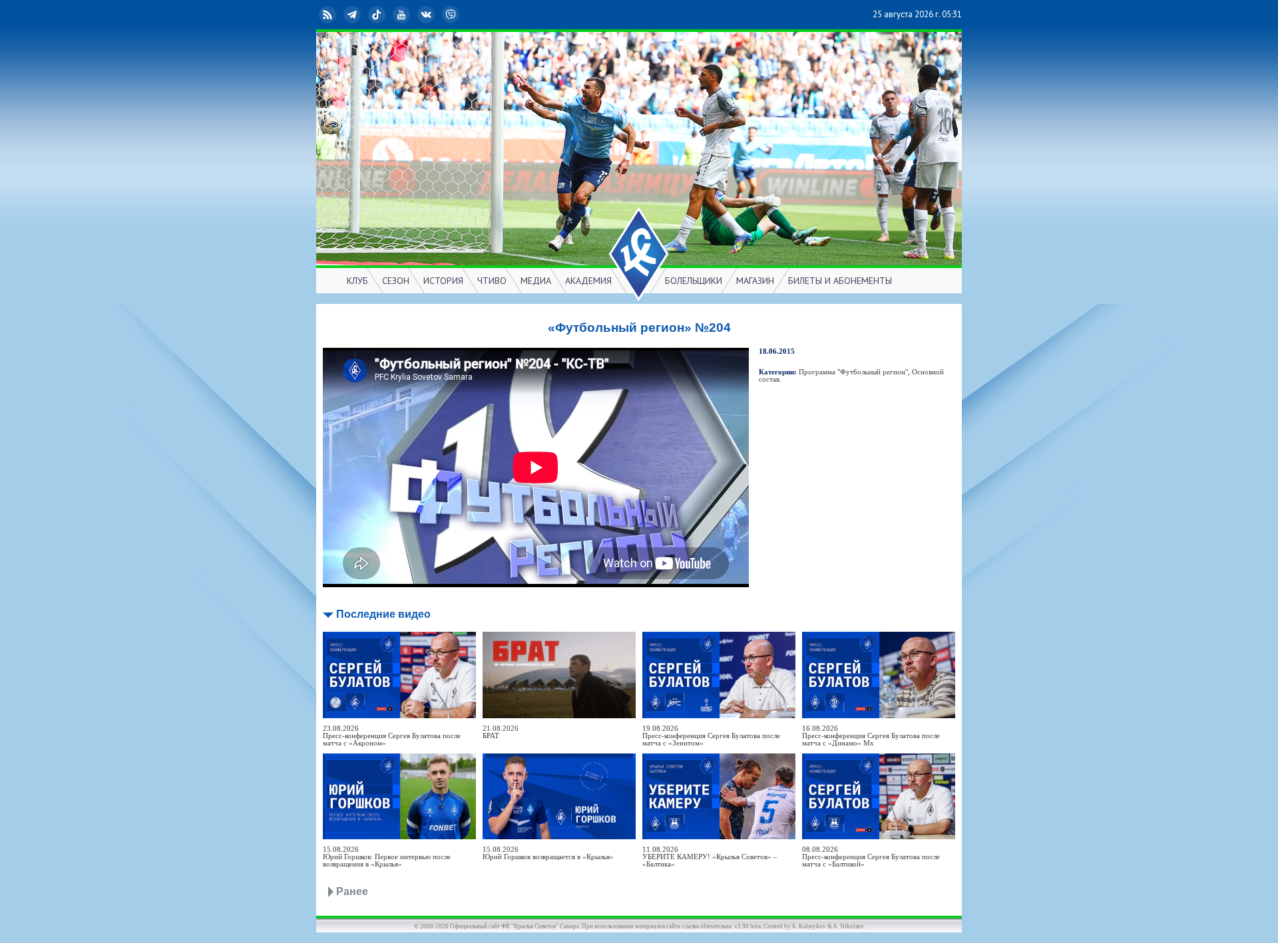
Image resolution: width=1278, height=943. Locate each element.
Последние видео (383, 614)
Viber (461, 14)
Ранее (352, 891)
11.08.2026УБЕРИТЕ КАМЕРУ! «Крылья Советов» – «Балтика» (709, 857)
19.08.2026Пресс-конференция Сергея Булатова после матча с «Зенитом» (711, 736)
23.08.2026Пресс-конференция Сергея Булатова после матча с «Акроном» (392, 736)
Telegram (362, 14)
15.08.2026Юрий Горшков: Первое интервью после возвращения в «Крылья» (387, 857)
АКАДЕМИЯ (588, 281)
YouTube (412, 14)
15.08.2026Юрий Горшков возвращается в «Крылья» (548, 853)
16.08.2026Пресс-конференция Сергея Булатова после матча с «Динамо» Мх (871, 736)
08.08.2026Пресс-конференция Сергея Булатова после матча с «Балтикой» (871, 857)
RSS (338, 14)
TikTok (387, 14)
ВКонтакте (436, 14)
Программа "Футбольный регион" (853, 372)
